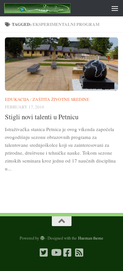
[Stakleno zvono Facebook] (67, 252)
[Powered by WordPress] (42, 238)
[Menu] (115, 8)
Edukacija (17, 99)
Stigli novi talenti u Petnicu (41, 116)
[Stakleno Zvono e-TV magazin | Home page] (48, 8)
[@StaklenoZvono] (44, 252)
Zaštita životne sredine (60, 99)
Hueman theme (90, 238)
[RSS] (79, 252)
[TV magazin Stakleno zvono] (55, 252)
